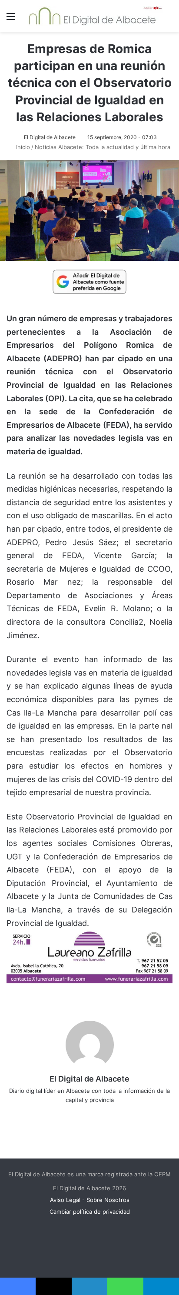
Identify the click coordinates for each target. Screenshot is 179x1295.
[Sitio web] (59, 1114)
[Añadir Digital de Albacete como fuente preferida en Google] (89, 281)
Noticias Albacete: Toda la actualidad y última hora (102, 146)
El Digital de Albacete (50, 137)
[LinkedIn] (95, 1114)
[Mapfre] (89, 980)
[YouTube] (108, 1114)
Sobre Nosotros (107, 1199)
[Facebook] (71, 1114)
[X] (83, 1114)
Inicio (22, 146)
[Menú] (11, 19)
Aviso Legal (65, 1199)
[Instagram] (120, 1114)
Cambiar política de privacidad (90, 1211)
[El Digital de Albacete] (92, 16)
